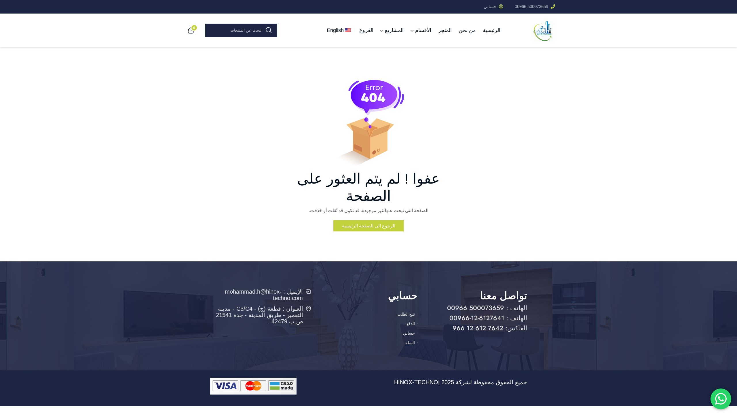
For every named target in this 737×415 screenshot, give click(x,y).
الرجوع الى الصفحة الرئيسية (368, 225)
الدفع (411, 323)
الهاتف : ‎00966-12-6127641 (488, 317)
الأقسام (423, 30)
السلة (410, 342)
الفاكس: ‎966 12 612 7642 (490, 328)
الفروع (366, 30)
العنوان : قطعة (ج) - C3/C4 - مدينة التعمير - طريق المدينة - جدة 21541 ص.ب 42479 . (259, 315)
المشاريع (394, 30)
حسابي (490, 6)
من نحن (467, 30)
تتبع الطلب (406, 314)
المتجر (445, 30)
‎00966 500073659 (532, 6)
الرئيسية (491, 30)
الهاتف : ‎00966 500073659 (487, 307)
